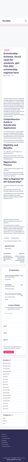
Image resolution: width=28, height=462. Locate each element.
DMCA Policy (5, 442)
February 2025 (6, 390)
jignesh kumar (10, 246)
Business (7, 50)
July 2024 (5, 403)
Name (5, 326)
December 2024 (7, 395)
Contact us (4, 436)
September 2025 (7, 371)
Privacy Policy (5, 444)
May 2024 (5, 408)
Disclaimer (4, 440)
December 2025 (7, 363)
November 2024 (7, 398)
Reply (22, 275)
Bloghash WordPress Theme (14, 459)
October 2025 (6, 368)
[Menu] (25, 20)
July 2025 (5, 376)
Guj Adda (6, 21)
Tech (4, 423)
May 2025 (5, 382)
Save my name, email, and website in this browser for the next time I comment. (12, 347)
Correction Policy (6, 438)
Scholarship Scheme (15, 238)
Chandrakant (8, 284)
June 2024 (5, 406)
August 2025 (6, 374)
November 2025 (7, 366)
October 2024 (6, 400)
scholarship (6, 238)
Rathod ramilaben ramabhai (12, 275)
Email (5, 333)
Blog (4, 418)
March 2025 (6, 387)
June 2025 (5, 379)
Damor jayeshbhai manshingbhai (13, 294)
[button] (8, 248)
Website (6, 339)
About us (4, 434)
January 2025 (6, 392)
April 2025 (5, 384)
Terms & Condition (6, 446)
